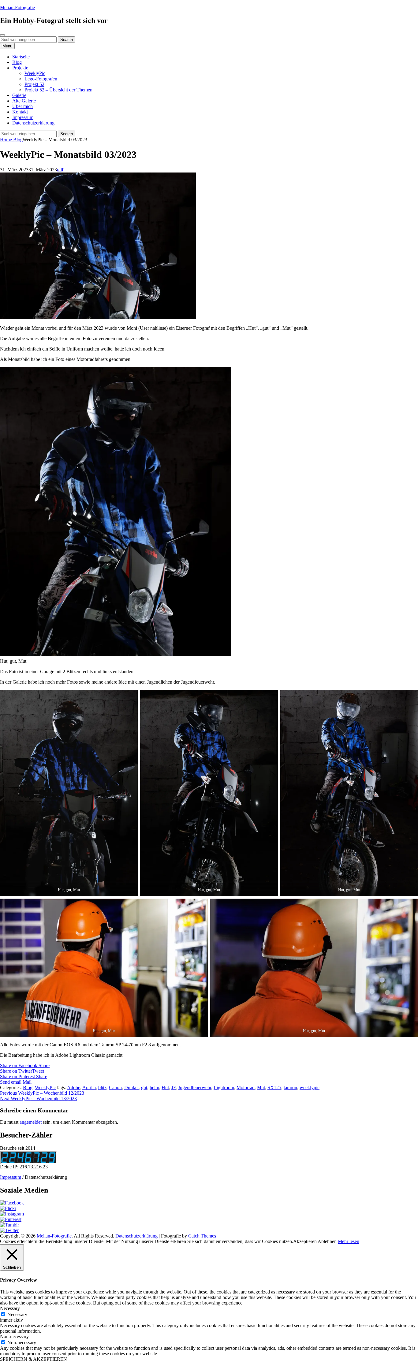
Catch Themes (202, 1235)
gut (144, 1087)
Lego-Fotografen (40, 78)
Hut (165, 1087)
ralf (60, 169)
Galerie (19, 95)
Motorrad (246, 1087)
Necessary (17, 1314)
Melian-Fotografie (17, 7)
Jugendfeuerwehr (194, 1087)
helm (154, 1087)
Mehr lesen (348, 1241)
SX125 (274, 1087)
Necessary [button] (10, 1308)
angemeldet (31, 1122)
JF (173, 1087)
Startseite (21, 56)
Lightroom (224, 1087)
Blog (17, 62)
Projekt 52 (34, 84)
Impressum (22, 117)
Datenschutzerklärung (33, 122)
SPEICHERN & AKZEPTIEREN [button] (33, 1359)
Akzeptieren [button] (305, 1241)
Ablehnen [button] (327, 1241)
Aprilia (89, 1087)
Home (6, 139)
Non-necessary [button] (14, 1336)
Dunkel (131, 1087)
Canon (115, 1087)
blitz (102, 1087)
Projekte (20, 67)
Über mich (22, 106)
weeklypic (309, 1087)
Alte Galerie (24, 100)
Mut (261, 1087)
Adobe (73, 1087)
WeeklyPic (34, 73)
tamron (290, 1087)
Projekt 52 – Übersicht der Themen (58, 89)
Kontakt (20, 111)
